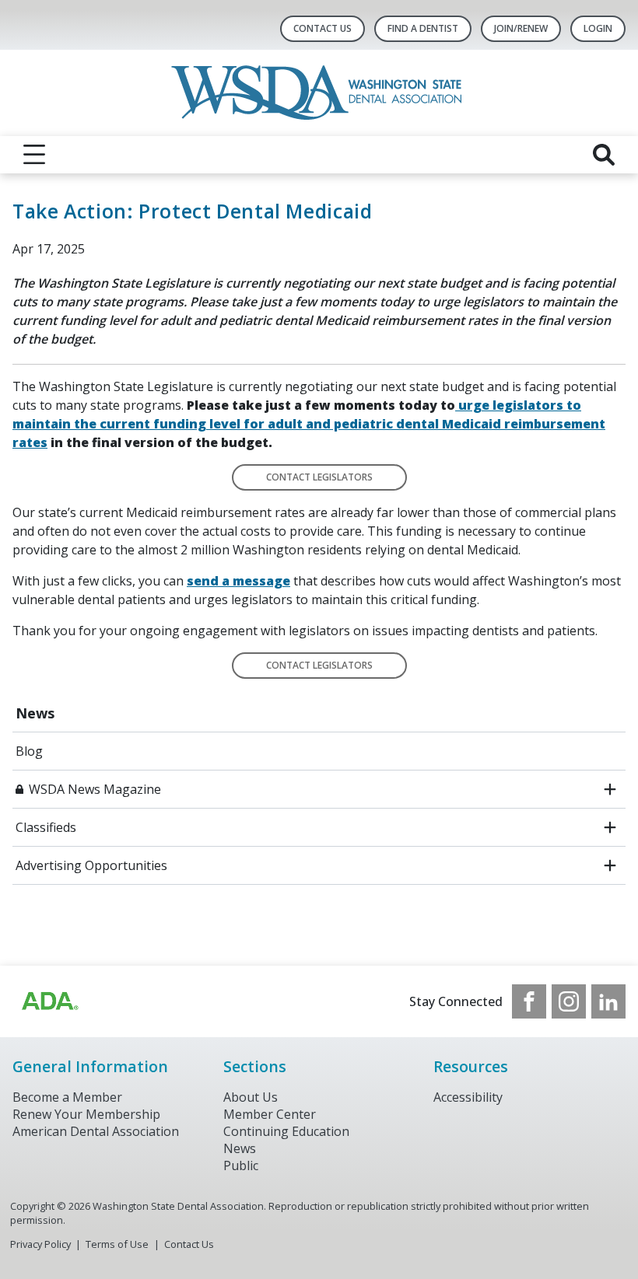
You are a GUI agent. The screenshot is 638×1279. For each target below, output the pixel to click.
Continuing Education (286, 1131)
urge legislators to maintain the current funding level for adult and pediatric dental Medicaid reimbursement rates (308, 424)
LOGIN (598, 28)
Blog (29, 751)
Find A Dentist (422, 28)
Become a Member (67, 1097)
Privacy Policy (40, 1244)
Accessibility (468, 1097)
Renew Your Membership (86, 1114)
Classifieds (46, 827)
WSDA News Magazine (95, 789)
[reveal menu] (34, 154)
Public (240, 1165)
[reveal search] (604, 154)
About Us (250, 1097)
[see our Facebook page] (529, 1001)
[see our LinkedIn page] (608, 1001)
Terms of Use (117, 1244)
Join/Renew (521, 28)
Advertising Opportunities (91, 865)
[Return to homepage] (319, 93)
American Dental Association (95, 1131)
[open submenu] (610, 789)
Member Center (269, 1114)
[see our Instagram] (569, 1001)
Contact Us (322, 28)
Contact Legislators (319, 477)
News (35, 713)
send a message (238, 580)
